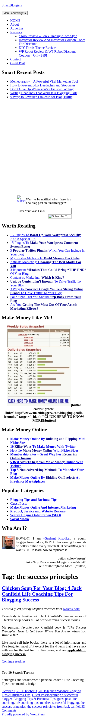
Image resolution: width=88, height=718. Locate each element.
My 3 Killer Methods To (44, 258)
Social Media (19, 519)
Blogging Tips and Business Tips (33, 499)
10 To (43, 446)
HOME (15, 20)
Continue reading (13, 661)
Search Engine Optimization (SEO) (35, 515)
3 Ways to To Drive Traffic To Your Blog (46, 291)
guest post (64, 699)
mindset (45, 702)
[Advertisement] (44, 146)
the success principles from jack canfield (54, 706)
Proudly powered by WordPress (23, 714)
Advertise (16, 28)
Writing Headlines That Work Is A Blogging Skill (43, 93)
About (14, 24)
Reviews (16, 32)
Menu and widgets (14, 13)
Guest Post (17, 63)
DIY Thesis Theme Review (37, 47)
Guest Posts (18, 503)
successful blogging (65, 702)
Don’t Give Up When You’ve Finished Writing (41, 89)
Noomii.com (71, 609)
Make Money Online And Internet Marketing (43, 507)
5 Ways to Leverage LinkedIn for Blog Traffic (41, 97)
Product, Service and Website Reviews (38, 511)
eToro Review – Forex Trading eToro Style (48, 36)
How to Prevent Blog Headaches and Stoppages (42, 85)
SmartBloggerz (12, 5)
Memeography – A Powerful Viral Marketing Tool (44, 81)
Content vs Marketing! (37, 277)
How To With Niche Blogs (44, 450)
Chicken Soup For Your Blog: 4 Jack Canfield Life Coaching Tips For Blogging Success (42, 594)
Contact (15, 59)
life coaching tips (27, 702)
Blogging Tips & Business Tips (34, 699)
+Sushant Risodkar (56, 538)
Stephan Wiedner (56, 691)
